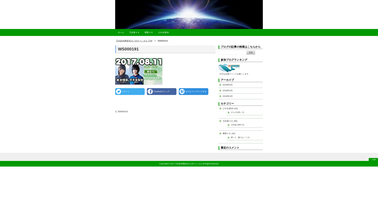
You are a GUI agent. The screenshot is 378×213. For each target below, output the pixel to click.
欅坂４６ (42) (229, 133)
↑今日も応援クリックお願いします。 (234, 74)
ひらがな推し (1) (237, 112)
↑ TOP (373, 160)
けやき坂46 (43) (230, 108)
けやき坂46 (163, 32)
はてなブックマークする (196, 91)
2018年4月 (228, 96)
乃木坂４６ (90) (230, 121)
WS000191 (128, 49)
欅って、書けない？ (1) (240, 137)
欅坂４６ (149, 32)
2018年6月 (228, 85)
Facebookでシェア (162, 91)
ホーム (121, 32)
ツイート (125, 91)
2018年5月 (228, 90)
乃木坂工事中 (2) (237, 125)
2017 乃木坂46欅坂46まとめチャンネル (186, 164)
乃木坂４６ (134, 32)
